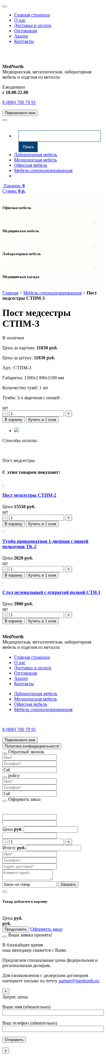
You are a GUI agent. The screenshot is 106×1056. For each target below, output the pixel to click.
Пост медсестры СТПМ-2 (29, 495)
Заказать (68, 884)
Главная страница (32, 14)
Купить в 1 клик (42, 419)
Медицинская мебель (35, 159)
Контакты (24, 41)
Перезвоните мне (20, 113)
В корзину (13, 419)
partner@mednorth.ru (79, 980)
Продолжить (16, 929)
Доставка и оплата (32, 25)
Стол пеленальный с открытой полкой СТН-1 (51, 592)
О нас (20, 20)
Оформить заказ (46, 929)
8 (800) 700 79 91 (19, 102)
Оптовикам (25, 30)
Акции (21, 35)
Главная (10, 292)
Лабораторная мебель (35, 154)
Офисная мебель (30, 165)
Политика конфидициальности (32, 746)
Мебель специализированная (43, 170)
